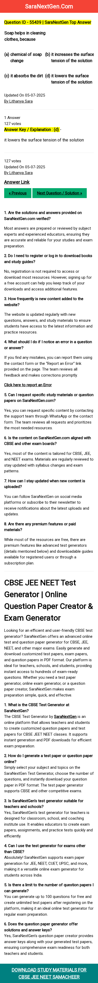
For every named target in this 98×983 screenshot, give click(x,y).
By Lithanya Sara (18, 101)
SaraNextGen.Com (49, 6)
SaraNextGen (65, 716)
